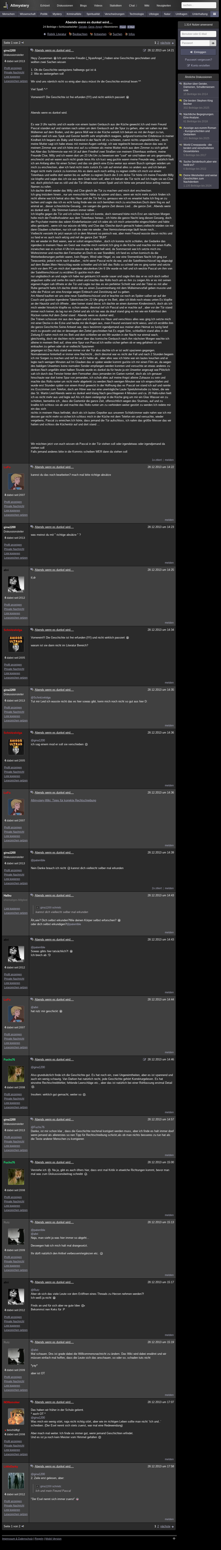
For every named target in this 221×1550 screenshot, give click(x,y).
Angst (98, 26)
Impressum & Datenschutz (17, 1538)
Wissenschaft (27, 14)
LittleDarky (11, 1466)
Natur (167, 14)
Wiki (146, 5)
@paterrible (38, 860)
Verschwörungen (115, 14)
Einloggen (200, 52)
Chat (133, 5)
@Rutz (35, 1290)
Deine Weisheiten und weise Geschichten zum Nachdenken (200, 180)
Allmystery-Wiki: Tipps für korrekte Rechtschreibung (63, 800)
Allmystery (19, 5)
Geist (91, 26)
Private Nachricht (14, 72)
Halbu (7, 895)
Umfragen (181, 14)
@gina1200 (38, 740)
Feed (122, 27)
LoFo (7, 467)
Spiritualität (93, 14)
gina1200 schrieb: (51, 907)
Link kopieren (12, 76)
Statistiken (116, 5)
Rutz (7, 1222)
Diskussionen (65, 5)
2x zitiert (157, 888)
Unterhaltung (200, 14)
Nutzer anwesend (198, 24)
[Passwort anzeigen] (213, 45)
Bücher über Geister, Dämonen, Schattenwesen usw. (199, 89)
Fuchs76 (9, 1059)
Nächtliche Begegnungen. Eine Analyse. (198, 118)
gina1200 (10, 50)
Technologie (136, 14)
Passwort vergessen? (198, 59)
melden (169, 459)
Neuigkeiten (164, 5)
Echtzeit (45, 5)
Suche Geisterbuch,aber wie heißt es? (200, 165)
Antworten (100, 34)
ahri (6, 570)
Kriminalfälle (74, 14)
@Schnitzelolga (41, 697)
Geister (83, 26)
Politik (43, 14)
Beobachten (80, 34)
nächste (165, 42)
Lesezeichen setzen (16, 81)
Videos (98, 5)
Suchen (117, 34)
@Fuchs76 (37, 1127)
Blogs (83, 5)
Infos (132, 34)
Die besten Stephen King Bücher (198, 104)
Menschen (8, 14)
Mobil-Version (53, 1538)
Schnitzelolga (13, 630)
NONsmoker (12, 1402)
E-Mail (131, 27)
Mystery (57, 14)
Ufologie (154, 14)
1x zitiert (157, 459)
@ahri (34, 1007)
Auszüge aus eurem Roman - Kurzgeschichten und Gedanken (199, 133)
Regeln (39, 1538)
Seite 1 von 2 (12, 42)
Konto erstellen (200, 65)
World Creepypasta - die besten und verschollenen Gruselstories (198, 150)
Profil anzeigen (13, 68)
